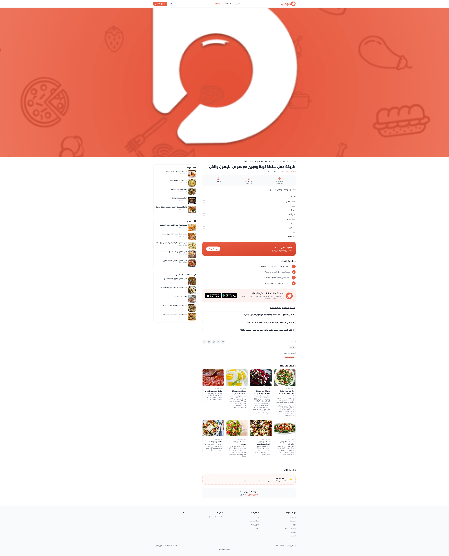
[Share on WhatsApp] (213, 342)
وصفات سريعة (254, 520)
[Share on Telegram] (209, 342)
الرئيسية (237, 4)
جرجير (293, 205)
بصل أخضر (292, 210)
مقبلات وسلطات (289, 357)
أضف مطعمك (291, 517)
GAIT (228, 549)
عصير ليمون (291, 218)
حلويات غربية (255, 528)
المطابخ (293, 532)
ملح (294, 231)
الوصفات (218, 4)
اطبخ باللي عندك (290, 528)
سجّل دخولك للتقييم (290, 171)
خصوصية (282, 546)
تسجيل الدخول (160, 3)
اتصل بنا (293, 535)
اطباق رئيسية (255, 524)
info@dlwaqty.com (213, 517)
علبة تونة (288, 201)
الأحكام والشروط (291, 546)
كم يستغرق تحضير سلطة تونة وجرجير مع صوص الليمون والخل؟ (268, 314)
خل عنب (292, 223)
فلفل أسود (291, 236)
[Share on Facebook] (223, 342)
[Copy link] (204, 342)
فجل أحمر (292, 214)
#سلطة (292, 347)
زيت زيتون (292, 227)
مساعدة (293, 520)
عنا (277, 546)
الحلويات (256, 517)
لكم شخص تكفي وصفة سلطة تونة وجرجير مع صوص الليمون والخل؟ (266, 330)
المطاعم (228, 4)
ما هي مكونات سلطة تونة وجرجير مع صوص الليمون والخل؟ (269, 322)
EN (171, 3)
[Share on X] (218, 342)
